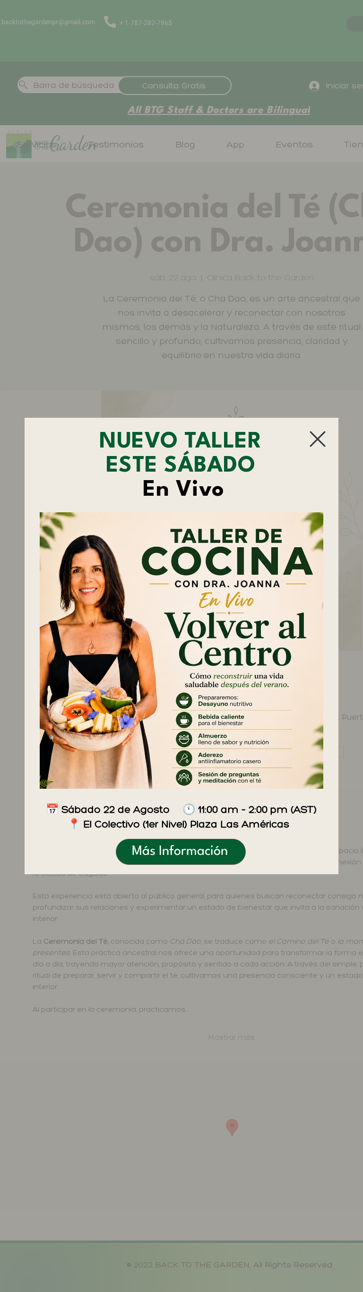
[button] (318, 439)
